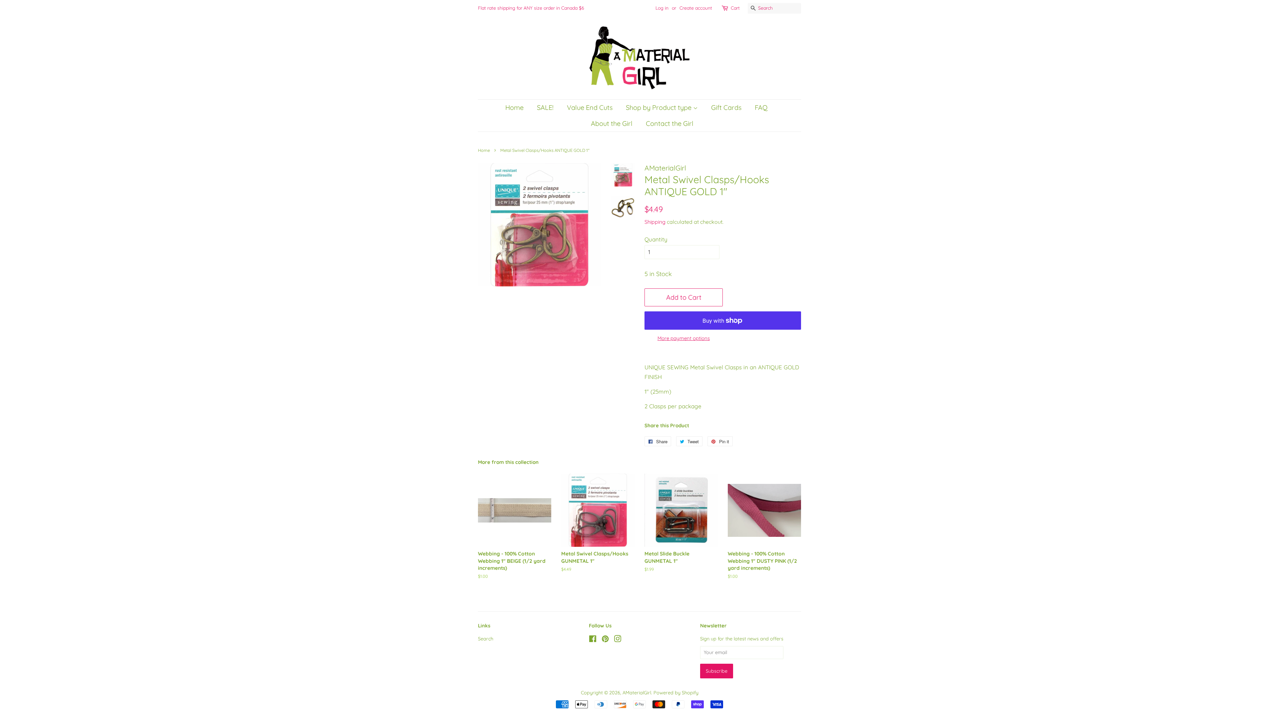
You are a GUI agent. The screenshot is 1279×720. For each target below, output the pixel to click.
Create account (695, 8)
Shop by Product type (659, 107)
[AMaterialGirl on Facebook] (593, 640)
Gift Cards (726, 107)
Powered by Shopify (675, 693)
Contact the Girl (669, 123)
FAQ (761, 107)
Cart (735, 8)
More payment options (683, 338)
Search (485, 639)
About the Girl (612, 123)
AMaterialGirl (637, 693)
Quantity (655, 239)
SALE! (545, 107)
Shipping (654, 221)
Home (514, 107)
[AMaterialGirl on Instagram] (617, 640)
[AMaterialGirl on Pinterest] (605, 640)
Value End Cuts (590, 107)
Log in (661, 8)
